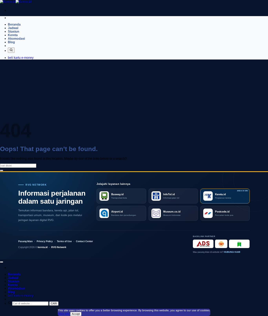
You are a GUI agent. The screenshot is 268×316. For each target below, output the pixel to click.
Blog (11, 42)
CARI (54, 303)
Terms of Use (64, 241)
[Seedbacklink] (221, 244)
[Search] (11, 50)
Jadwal (13, 28)
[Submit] (1, 170)
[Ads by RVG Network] (203, 244)
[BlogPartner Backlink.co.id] (239, 244)
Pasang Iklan (25, 241)
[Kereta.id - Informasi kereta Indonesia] (15, 1)
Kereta (13, 35)
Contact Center (84, 241)
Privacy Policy (45, 241)
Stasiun (13, 31)
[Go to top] (1, 262)
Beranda (14, 24)
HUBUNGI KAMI (232, 252)
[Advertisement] (134, 90)
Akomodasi (16, 38)
